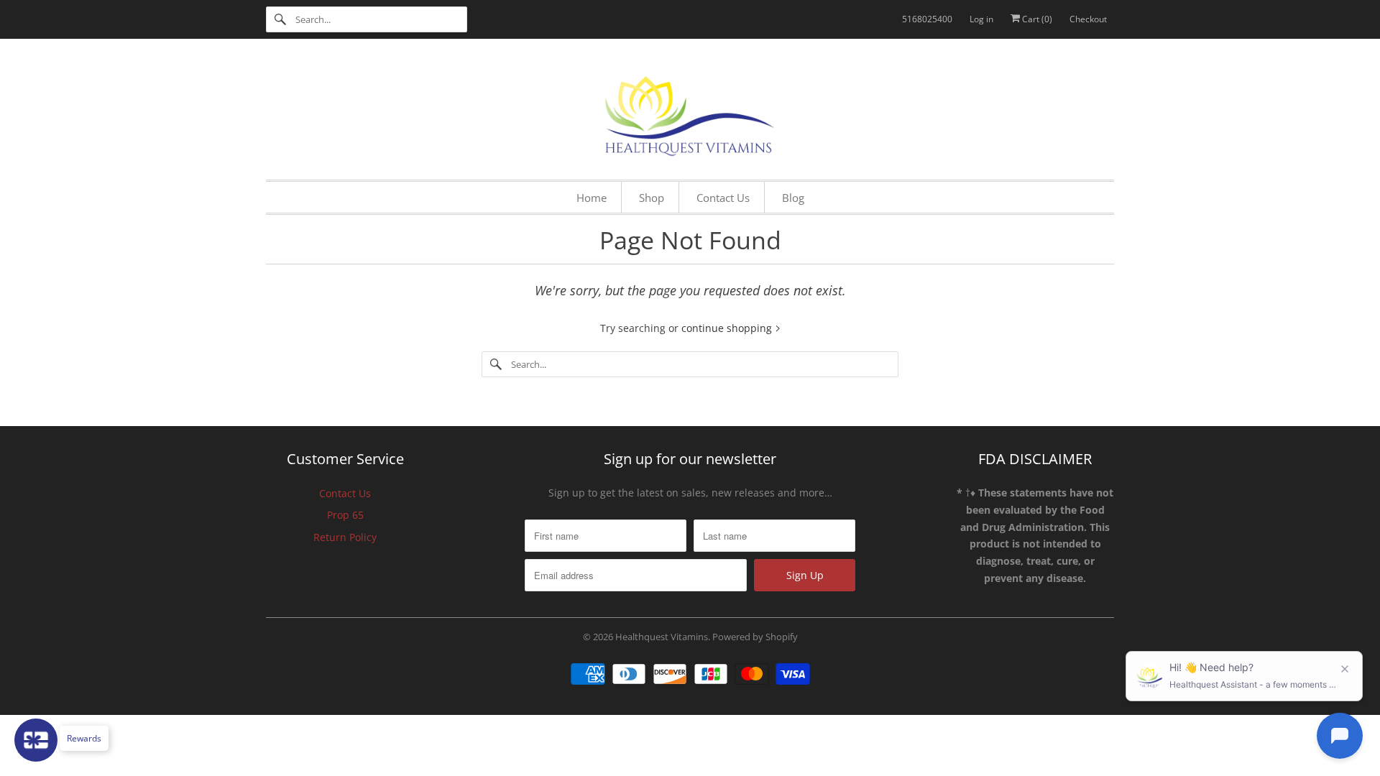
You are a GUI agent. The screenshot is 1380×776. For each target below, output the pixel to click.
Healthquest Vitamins (661, 636)
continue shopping (728, 328)
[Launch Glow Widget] (36, 740)
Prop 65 (345, 515)
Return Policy (345, 537)
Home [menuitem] (591, 197)
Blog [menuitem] (793, 197)
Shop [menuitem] (651, 197)
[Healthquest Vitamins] (690, 112)
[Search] (280, 19)
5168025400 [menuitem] (927, 19)
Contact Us (345, 493)
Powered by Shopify (755, 636)
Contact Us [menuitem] (723, 197)
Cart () (1036, 19)
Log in (981, 19)
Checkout (1088, 19)
